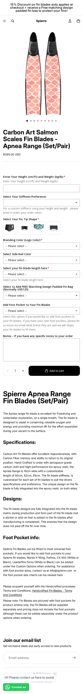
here (60, 575)
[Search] (12, 21)
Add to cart (56, 370)
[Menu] (4, 21)
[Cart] (78, 21)
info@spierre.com (61, 570)
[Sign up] (74, 658)
